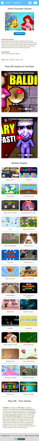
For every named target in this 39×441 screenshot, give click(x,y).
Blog (26, 435)
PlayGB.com (6, 435)
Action (8, 3)
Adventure (16, 3)
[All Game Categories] (30, 3)
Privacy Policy (34, 435)
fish (21, 59)
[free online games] (2, 3)
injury (17, 59)
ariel (7, 59)
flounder (12, 59)
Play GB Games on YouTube (19, 66)
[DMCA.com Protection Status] (19, 439)
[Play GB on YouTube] (35, 3)
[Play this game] (19, 33)
